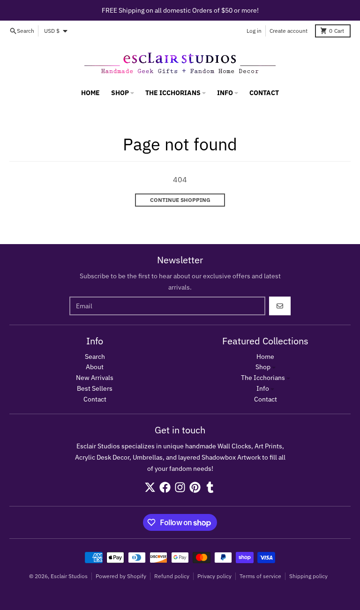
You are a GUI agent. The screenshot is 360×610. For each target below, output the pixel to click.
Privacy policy (214, 576)
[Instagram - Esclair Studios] (180, 487)
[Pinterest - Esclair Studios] (195, 487)
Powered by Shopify (121, 576)
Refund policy (171, 576)
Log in (254, 30)
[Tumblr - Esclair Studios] (210, 487)
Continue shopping (180, 199)
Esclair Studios (69, 576)
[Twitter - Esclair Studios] (150, 487)
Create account (289, 30)
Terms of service (260, 576)
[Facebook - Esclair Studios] (165, 487)
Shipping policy (308, 576)
